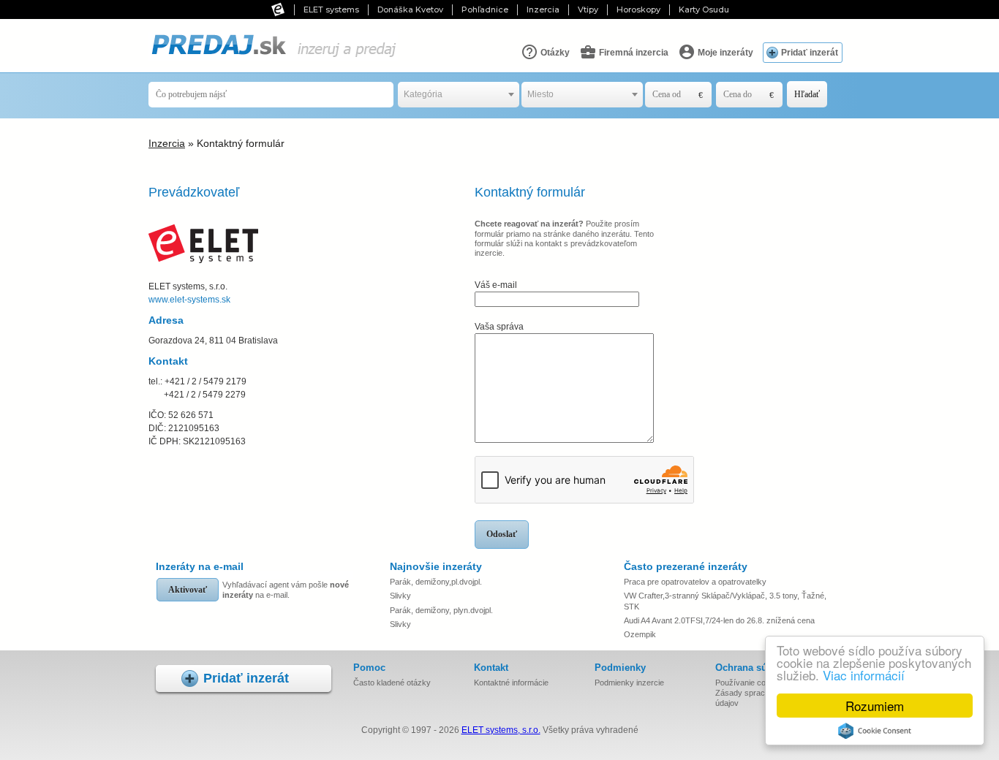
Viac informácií (864, 675)
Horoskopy (638, 9)
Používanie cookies (750, 682)
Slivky (400, 595)
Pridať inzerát (809, 53)
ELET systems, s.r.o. (500, 730)
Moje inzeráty (724, 53)
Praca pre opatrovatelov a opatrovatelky (695, 581)
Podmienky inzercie (629, 682)
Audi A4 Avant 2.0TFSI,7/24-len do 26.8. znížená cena (719, 620)
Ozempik (640, 634)
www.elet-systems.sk (189, 299)
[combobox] (458, 94)
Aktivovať (187, 590)
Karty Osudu (704, 9)
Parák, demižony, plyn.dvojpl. (441, 610)
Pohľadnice (484, 9)
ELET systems (331, 9)
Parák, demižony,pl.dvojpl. (436, 581)
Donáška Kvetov (410, 9)
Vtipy (588, 9)
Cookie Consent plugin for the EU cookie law (874, 731)
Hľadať (807, 94)
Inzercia (543, 9)
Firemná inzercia (632, 53)
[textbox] (458, 94)
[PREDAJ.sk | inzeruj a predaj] (273, 57)
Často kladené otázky (392, 682)
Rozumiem (874, 705)
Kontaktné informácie (511, 682)
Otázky (554, 53)
